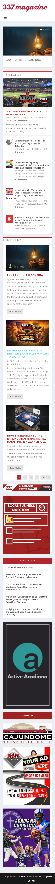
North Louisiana (22, 449)
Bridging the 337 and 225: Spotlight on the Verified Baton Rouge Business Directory (25, 612)
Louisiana (11, 449)
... (37, 477)
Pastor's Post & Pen (23, 176)
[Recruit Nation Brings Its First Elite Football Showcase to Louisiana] (27, 333)
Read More (15, 311)
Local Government (36, 173)
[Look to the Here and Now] (27, 258)
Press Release (36, 204)
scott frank (14, 446)
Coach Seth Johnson (16, 117)
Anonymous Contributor (27, 170)
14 (43, 477)
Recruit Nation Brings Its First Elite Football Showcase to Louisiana (28, 353)
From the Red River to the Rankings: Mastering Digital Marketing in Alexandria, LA (26, 438)
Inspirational (23, 282)
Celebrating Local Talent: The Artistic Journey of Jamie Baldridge (30, 143)
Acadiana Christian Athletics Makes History (26, 113)
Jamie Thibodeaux (17, 279)
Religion (41, 176)
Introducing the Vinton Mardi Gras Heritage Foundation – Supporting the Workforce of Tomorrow (25, 194)
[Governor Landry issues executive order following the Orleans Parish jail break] (9, 219)
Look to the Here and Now (23, 59)
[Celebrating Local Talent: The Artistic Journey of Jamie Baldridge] (9, 142)
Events (17, 204)
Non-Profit (25, 204)
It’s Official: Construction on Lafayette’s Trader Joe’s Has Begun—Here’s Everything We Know (26, 599)
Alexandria (36, 446)
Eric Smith (21, 149)
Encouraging (12, 282)
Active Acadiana (38, 361)
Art (41, 149)
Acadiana (43, 117)
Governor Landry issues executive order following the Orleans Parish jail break (32, 220)
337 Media (21, 201)
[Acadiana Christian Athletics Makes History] (27, 92)
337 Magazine (45, 876)
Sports (8, 120)
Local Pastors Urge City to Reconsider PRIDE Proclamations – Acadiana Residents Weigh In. (32, 165)
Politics (34, 176)
